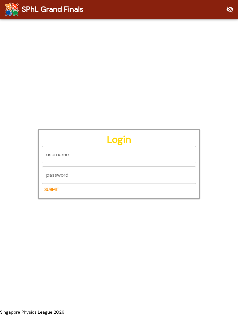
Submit (51, 189)
